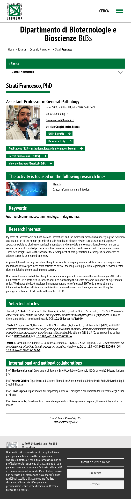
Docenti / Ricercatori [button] (23, 72)
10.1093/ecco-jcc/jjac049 (68, 319)
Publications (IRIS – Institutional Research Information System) (42, 148)
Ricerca (15, 64)
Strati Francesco (63, 49)
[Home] (14, 11)
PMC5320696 (107, 346)
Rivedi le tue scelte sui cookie (95, 462)
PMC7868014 (22, 336)
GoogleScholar (63, 127)
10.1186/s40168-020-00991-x (54, 336)
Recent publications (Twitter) (24, 156)
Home (11, 49)
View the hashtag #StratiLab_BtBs (27, 163)
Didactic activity (56, 141)
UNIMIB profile (56, 134)
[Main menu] (119, 11)
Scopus (75, 127)
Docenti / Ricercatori (40, 49)
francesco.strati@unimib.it (60, 120)
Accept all (95, 484)
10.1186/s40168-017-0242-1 (23, 350)
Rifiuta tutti (95, 473)
